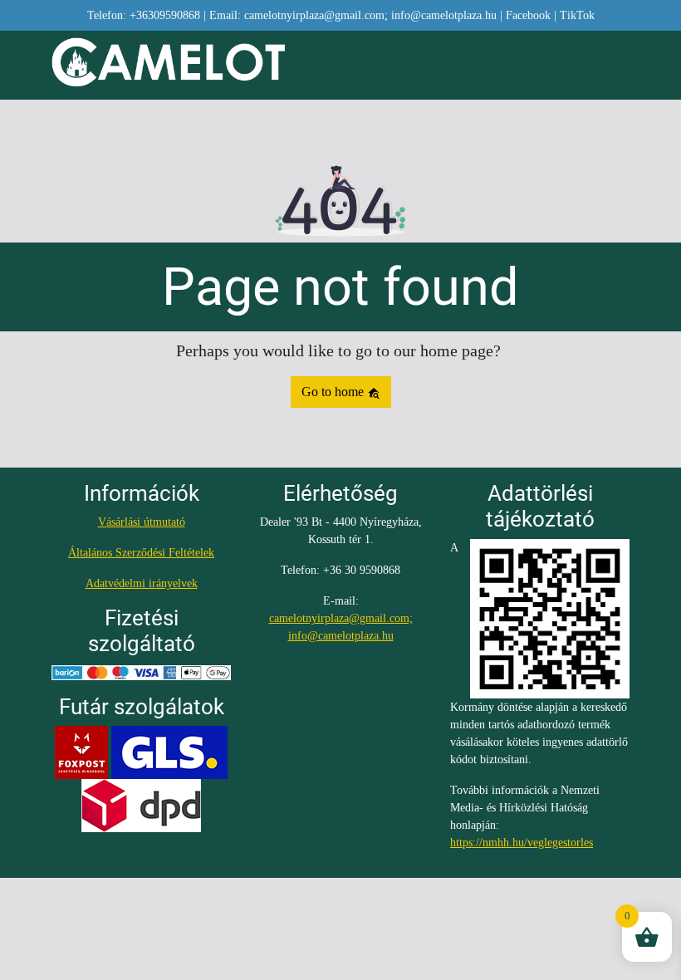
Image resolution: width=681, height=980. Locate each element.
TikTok (577, 15)
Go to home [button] (334, 392)
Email (353, 15)
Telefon (143, 15)
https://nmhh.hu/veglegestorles (521, 842)
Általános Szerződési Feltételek (141, 552)
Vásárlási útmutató (141, 522)
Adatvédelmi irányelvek (142, 583)
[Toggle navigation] (620, 65)
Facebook (528, 15)
